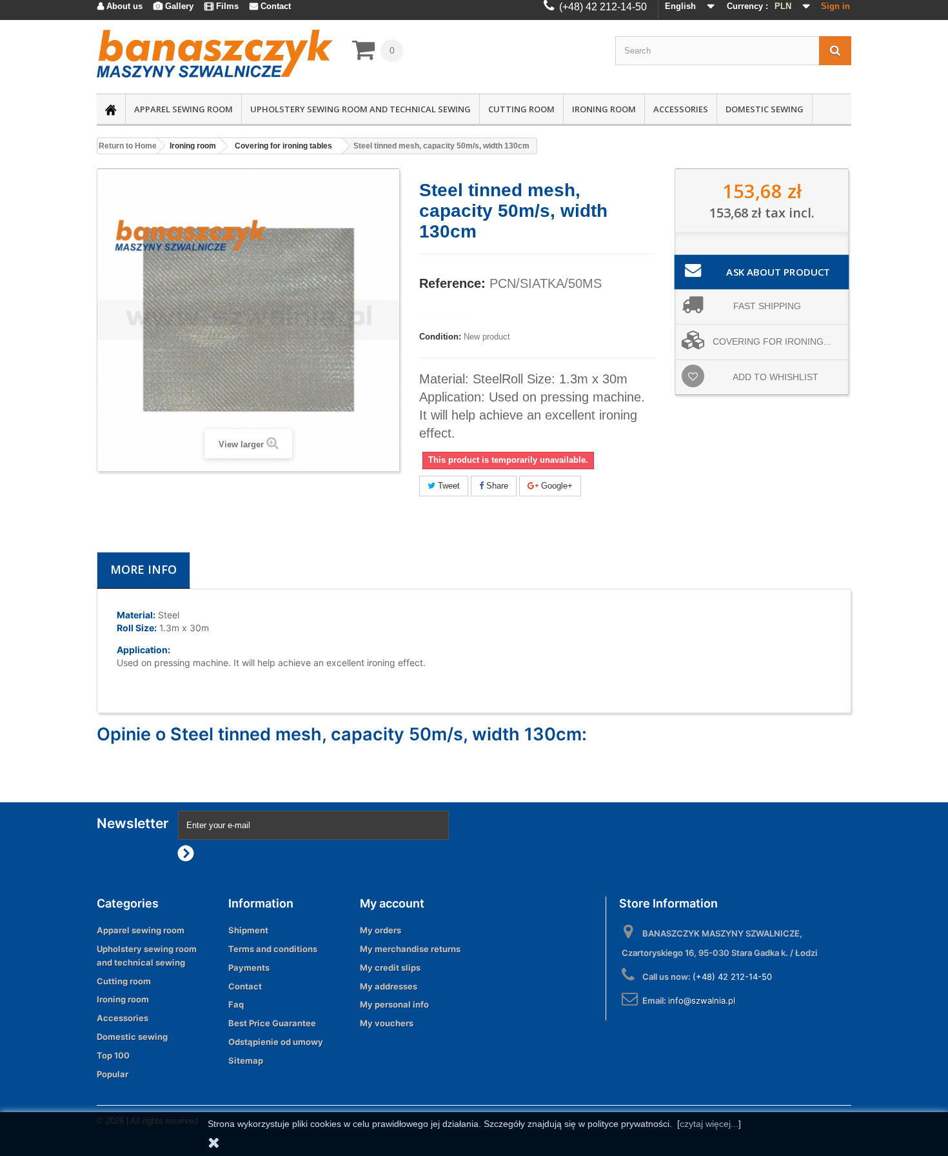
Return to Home (128, 145)
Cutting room (521, 109)
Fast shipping (767, 306)
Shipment (248, 930)
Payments (249, 967)
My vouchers (386, 1023)
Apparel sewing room (183, 109)
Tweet (447, 486)
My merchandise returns (410, 949)
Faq (236, 1004)
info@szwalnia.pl (701, 1000)
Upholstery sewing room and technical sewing (360, 109)
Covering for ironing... (772, 341)
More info (143, 569)
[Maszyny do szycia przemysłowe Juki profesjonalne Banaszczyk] (215, 53)
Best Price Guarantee (272, 1023)
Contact (245, 986)
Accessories (680, 109)
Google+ (555, 486)
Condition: (440, 336)
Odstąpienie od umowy (275, 1042)
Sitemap (245, 1060)
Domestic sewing (765, 109)
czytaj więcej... (709, 1124)
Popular (112, 1074)
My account (392, 903)
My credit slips (390, 967)
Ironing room (604, 109)
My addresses (388, 986)
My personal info (394, 1004)
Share (496, 486)
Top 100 (113, 1055)
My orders (380, 930)
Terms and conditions (272, 949)
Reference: (452, 283)
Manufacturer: (446, 315)
